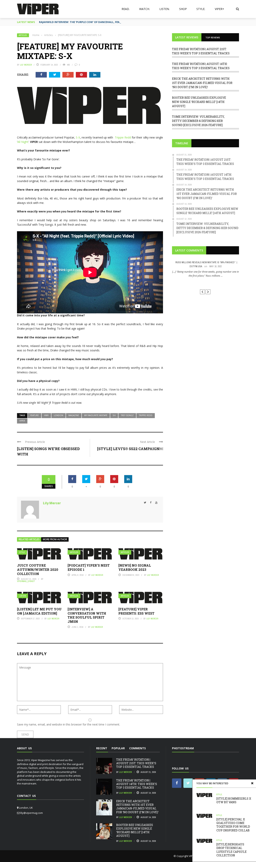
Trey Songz (127, 415)
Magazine (73, 415)
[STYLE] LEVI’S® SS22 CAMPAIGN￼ (130, 448)
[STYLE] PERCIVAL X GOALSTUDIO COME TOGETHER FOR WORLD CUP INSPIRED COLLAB (233, 824)
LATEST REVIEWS (186, 37)
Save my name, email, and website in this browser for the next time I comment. (68, 724)
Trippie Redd (123, 137)
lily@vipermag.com (31, 813)
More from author (55, 539)
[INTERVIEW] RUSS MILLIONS (205, 283)
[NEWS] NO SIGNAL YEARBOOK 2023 (134, 567)
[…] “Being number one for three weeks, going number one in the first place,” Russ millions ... (205, 273)
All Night (22, 142)
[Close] (252, 783)
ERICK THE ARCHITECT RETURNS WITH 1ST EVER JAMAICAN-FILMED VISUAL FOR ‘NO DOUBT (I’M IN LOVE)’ (202, 83)
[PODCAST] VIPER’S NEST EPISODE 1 (89, 567)
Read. (126, 9)
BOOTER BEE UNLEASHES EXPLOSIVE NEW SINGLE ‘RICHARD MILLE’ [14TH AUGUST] (199, 102)
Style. (200, 9)
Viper (22, 420)
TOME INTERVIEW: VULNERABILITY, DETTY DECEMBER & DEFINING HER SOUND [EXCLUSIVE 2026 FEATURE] (198, 121)
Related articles (29, 539)
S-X (78, 137)
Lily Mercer (26, 64)
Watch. (144, 9)
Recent (101, 748)
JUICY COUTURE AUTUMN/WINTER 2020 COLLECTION (37, 569)
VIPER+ (219, 9)
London (58, 415)
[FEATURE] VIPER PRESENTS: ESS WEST (136, 611)
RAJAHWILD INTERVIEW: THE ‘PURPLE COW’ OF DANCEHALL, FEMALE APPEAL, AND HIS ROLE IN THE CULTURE (107, 22)
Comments (137, 748)
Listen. (164, 9)
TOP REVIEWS (212, 37)
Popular (118, 748)
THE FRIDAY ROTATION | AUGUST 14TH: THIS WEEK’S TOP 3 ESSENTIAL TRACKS (136, 783)
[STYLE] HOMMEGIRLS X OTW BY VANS (233, 800)
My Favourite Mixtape (95, 415)
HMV (46, 415)
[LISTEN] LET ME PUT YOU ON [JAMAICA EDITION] (39, 611)
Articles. (23, 35)
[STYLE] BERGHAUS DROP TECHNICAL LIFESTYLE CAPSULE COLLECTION (231, 849)
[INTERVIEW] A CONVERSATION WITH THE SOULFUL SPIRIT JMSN (87, 615)
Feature (34, 415)
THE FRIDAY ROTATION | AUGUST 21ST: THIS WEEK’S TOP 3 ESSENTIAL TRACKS (136, 763)
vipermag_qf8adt (26, 581)
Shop (183, 9)
